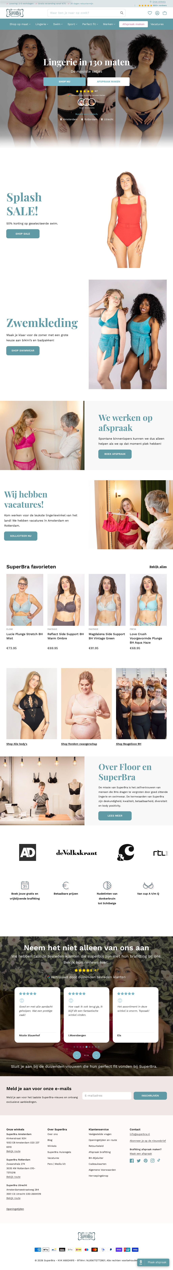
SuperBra (49, 1260)
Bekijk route (13, 1151)
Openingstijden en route (103, 1140)
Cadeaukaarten (97, 1164)
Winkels (51, 1146)
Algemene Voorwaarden (102, 1169)
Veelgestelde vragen (100, 1134)
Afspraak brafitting (99, 1152)
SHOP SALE (23, 233)
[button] (163, 13)
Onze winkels (159, 2)
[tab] (74, 1047)
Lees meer (115, 815)
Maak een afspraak (141, 1153)
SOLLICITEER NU (20, 535)
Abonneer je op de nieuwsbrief (148, 1140)
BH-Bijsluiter (96, 1158)
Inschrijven (150, 1095)
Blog (49, 1140)
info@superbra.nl (140, 1134)
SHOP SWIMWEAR (22, 350)
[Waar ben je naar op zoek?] (122, 13)
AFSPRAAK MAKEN (108, 81)
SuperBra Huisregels (59, 1152)
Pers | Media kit (56, 1164)
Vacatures (53, 1158)
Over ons (52, 1134)
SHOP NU (64, 81)
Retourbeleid (96, 1146)
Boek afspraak (115, 453)
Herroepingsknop (98, 1175)
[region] (86, 1014)
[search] (86, 13)
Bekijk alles (158, 566)
